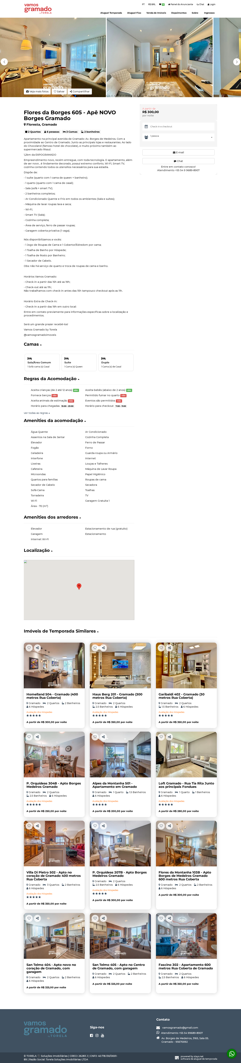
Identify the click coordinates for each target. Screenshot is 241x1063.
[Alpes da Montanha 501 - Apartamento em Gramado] (120, 754)
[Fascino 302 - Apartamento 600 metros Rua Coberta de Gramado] (186, 936)
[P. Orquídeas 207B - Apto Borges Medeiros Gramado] (120, 843)
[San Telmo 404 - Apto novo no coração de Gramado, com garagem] (54, 936)
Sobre (195, 13)
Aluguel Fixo (134, 13)
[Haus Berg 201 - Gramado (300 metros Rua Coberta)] (120, 665)
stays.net (198, 1056)
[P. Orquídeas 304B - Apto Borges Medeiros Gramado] (54, 754)
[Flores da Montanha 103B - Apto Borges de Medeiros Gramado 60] (186, 843)
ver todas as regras (36, 413)
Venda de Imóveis (156, 13)
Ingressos (209, 13)
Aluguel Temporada (111, 13)
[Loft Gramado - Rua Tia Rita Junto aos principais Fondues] (186, 754)
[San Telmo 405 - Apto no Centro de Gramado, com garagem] (120, 936)
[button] (236, 61)
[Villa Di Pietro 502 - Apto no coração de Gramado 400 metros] (54, 843)
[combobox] (182, 137)
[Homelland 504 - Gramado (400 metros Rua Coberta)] (54, 665)
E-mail (179, 152)
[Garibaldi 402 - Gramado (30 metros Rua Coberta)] (186, 665)
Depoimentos (178, 13)
